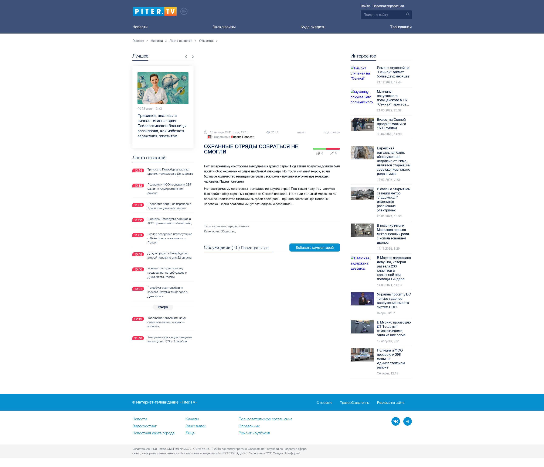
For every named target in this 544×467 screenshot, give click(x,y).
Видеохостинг (144, 426)
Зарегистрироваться (388, 6)
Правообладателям (355, 402)
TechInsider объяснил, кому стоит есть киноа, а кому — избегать (166, 322)
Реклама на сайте (390, 402)
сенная (244, 226)
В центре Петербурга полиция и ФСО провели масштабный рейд (169, 221)
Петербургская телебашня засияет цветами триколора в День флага (167, 292)
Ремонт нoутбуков (254, 433)
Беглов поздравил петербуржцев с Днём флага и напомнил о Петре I (169, 238)
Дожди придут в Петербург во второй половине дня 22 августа (169, 255)
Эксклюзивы (224, 27)
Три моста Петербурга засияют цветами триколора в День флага (170, 171)
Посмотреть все (254, 247)
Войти (365, 6)
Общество (228, 231)
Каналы (192, 419)
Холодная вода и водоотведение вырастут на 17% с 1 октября (169, 339)
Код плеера (332, 132)
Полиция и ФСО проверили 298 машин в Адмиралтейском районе (169, 189)
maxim (301, 132)
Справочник (249, 426)
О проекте (324, 402)
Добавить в (234, 137)
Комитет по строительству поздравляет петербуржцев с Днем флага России (167, 272)
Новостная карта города (153, 433)
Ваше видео (196, 426)
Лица (190, 433)
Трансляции (401, 27)
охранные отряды (224, 226)
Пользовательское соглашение (265, 419)
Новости (140, 27)
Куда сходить (313, 27)
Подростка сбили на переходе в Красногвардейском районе (169, 206)
